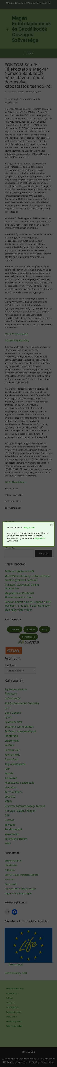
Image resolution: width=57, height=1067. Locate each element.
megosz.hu (29, 527)
